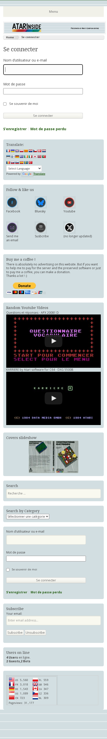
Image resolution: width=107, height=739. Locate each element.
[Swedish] (26, 162)
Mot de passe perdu (48, 129)
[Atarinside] (54, 32)
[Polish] (22, 151)
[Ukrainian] (13, 151)
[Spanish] (22, 162)
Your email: (14, 614)
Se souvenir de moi (23, 104)
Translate (39, 173)
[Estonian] (8, 156)
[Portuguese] (44, 156)
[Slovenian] (17, 162)
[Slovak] (13, 162)
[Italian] (31, 156)
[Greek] (22, 156)
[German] (17, 156)
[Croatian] (31, 151)
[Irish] (26, 156)
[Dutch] (44, 151)
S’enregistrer (15, 129)
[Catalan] (26, 151)
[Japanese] (35, 156)
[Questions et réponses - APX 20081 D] (53, 341)
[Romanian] (8, 162)
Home (10, 37)
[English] (17, 151)
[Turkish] (31, 162)
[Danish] (40, 151)
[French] (8, 151)
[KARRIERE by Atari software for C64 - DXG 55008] (53, 398)
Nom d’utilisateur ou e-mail (25, 60)
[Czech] (35, 151)
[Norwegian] (40, 156)
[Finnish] (13, 156)
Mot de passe (14, 84)
